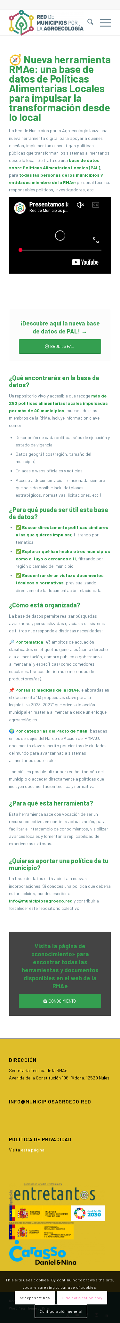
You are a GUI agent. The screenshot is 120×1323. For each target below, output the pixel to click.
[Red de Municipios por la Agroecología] (50, 23)
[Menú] (102, 23)
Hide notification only (82, 1297)
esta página (32, 1149)
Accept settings (35, 1297)
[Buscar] (87, 23)
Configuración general (61, 1311)
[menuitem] (87, 23)
